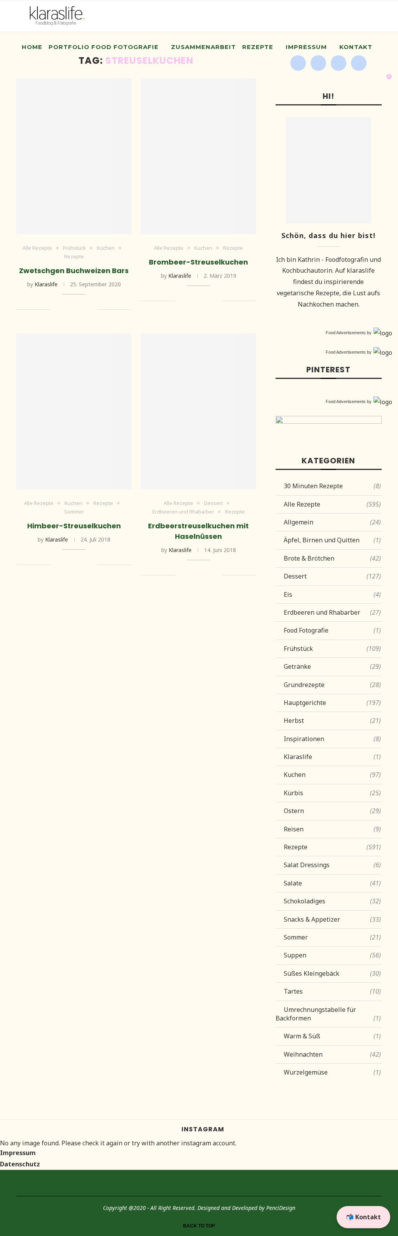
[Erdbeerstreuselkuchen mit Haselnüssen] (198, 411)
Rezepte (257, 47)
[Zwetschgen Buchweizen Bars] (73, 156)
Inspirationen (332, 739)
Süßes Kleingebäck (332, 973)
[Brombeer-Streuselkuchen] (198, 156)
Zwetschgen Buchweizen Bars (74, 270)
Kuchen (106, 248)
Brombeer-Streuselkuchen (198, 262)
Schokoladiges (332, 901)
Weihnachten (332, 1054)
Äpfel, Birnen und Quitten (332, 540)
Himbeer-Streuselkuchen (74, 526)
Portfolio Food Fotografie (104, 47)
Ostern (332, 810)
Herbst (332, 720)
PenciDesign (280, 1207)
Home (32, 47)
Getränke (332, 666)
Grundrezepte (332, 684)
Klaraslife (46, 284)
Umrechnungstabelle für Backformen (328, 1013)
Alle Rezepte (37, 248)
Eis (332, 594)
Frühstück (74, 248)
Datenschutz (20, 1164)
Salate (332, 883)
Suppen (332, 955)
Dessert (213, 503)
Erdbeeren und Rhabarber (183, 512)
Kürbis (332, 793)
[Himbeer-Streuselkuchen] (73, 411)
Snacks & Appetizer (332, 919)
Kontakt (355, 47)
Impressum (306, 47)
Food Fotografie (332, 630)
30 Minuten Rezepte (332, 486)
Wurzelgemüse (332, 1072)
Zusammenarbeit (203, 47)
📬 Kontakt (363, 1217)
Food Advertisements (346, 332)
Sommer (74, 512)
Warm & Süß (332, 1036)
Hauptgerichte (332, 702)
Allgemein (332, 522)
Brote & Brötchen (332, 558)
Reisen (332, 829)
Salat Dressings (332, 865)
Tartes (332, 991)
